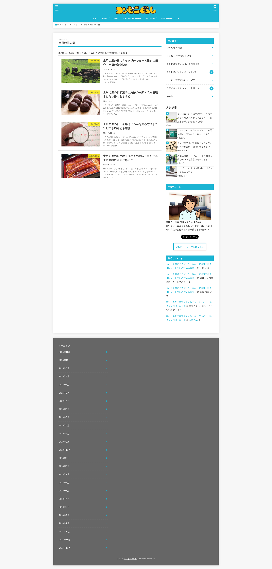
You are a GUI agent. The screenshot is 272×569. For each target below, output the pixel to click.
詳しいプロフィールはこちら (190, 247)
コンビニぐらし (130, 559)
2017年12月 (64, 531)
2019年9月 (64, 417)
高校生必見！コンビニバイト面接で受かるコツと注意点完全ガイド (194, 158)
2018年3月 (64, 507)
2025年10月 (64, 360)
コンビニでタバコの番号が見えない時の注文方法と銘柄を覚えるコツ (194, 145)
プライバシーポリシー (169, 18)
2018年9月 (64, 458)
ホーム (95, 18)
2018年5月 (64, 491)
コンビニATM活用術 (179, 56)
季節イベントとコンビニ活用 (183, 88)
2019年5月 (64, 433)
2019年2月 (64, 442)
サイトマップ (151, 18)
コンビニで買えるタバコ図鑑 (183, 64)
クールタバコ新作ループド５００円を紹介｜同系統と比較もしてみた (194, 132)
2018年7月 (64, 474)
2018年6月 (64, 483)
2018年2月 (64, 515)
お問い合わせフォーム (132, 18)
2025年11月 (64, 352)
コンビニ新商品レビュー (181, 80)
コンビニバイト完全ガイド (182, 72)
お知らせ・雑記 (176, 48)
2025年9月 (64, 368)
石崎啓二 (193, 320)
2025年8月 (64, 376)
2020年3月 (64, 409)
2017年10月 (64, 548)
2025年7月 (64, 385)
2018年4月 (64, 499)
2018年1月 (64, 523)
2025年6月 (64, 393)
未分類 (172, 96)
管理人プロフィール (110, 18)
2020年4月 (64, 401)
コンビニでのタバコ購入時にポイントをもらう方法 (194, 170)
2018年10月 (64, 450)
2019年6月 (64, 425)
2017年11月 (64, 540)
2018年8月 (64, 466)
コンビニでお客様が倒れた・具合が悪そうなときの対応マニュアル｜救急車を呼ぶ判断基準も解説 (194, 118)
